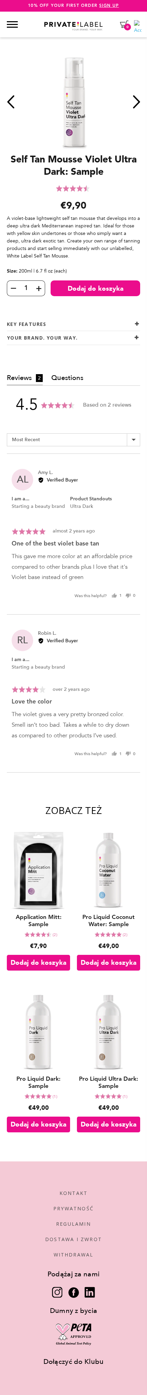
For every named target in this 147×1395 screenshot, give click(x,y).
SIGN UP (109, 6)
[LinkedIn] (89, 1292)
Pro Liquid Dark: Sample (38, 1082)
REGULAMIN (73, 1224)
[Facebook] (73, 1292)
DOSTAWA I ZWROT (73, 1239)
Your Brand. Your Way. (42, 337)
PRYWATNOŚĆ (73, 1208)
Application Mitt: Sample (39, 920)
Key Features (26, 324)
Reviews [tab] (24, 377)
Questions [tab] (67, 377)
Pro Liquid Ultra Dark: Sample (108, 1082)
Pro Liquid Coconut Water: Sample (108, 920)
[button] (73, 188)
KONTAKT (73, 1193)
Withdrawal (74, 1254)
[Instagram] (57, 1292)
